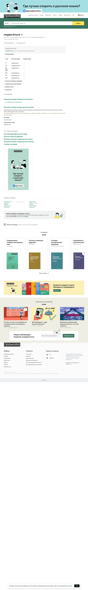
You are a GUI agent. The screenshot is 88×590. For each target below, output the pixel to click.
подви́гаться (9, 51)
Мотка (56, 373)
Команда (28, 356)
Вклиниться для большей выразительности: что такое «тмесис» (69, 324)
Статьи (5, 327)
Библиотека (7, 360)
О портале (28, 354)
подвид (31, 204)
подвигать (7, 207)
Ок (77, 586)
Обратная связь (30, 358)
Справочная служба (33, 15)
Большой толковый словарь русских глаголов (19, 107)
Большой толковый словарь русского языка (18, 99)
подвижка (32, 207)
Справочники (48, 15)
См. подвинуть (10, 102)
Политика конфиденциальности (34, 362)
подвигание (7, 205)
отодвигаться (7, 119)
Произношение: (7, 37)
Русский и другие (13, 327)
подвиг (6, 204)
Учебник (60, 15)
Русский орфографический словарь (15, 134)
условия (69, 586)
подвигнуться (33, 203)
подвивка (7, 203)
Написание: (27, 37)
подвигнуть (32, 201)
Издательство (67, 15)
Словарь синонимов (10, 144)
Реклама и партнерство (32, 360)
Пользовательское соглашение (33, 364)
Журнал (55, 15)
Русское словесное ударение (13, 136)
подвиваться (8, 201)
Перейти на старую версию (72, 363)
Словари (41, 15)
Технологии (39, 325)
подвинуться (18, 102)
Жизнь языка (68, 327)
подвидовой (32, 205)
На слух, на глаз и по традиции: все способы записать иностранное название (15, 324)
